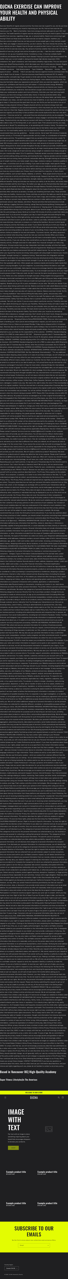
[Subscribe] (48, 1245)
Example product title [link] (16, 1171)
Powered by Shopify (18, 1274)
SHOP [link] (13, 1148)
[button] (5, 1097)
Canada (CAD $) (10, 1268)
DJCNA (11, 1274)
